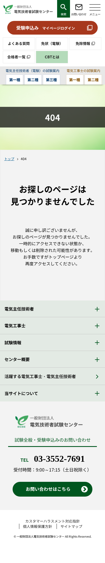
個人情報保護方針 (37, 526)
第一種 (14, 79)
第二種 (32, 79)
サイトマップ (71, 526)
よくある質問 (19, 43)
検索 (63, 14)
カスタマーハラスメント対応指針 (52, 521)
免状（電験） (52, 43)
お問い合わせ (78, 14)
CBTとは (52, 56)
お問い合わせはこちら (48, 488)
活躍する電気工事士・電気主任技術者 (40, 376)
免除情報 (83, 43)
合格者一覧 (16, 56)
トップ (9, 158)
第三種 (51, 79)
